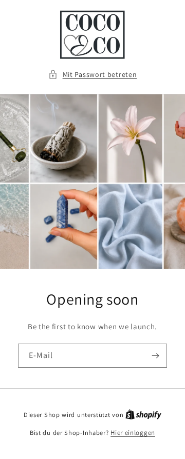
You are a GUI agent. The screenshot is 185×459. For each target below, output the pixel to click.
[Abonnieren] (155, 356)
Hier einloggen (132, 432)
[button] (92, 74)
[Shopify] (143, 414)
